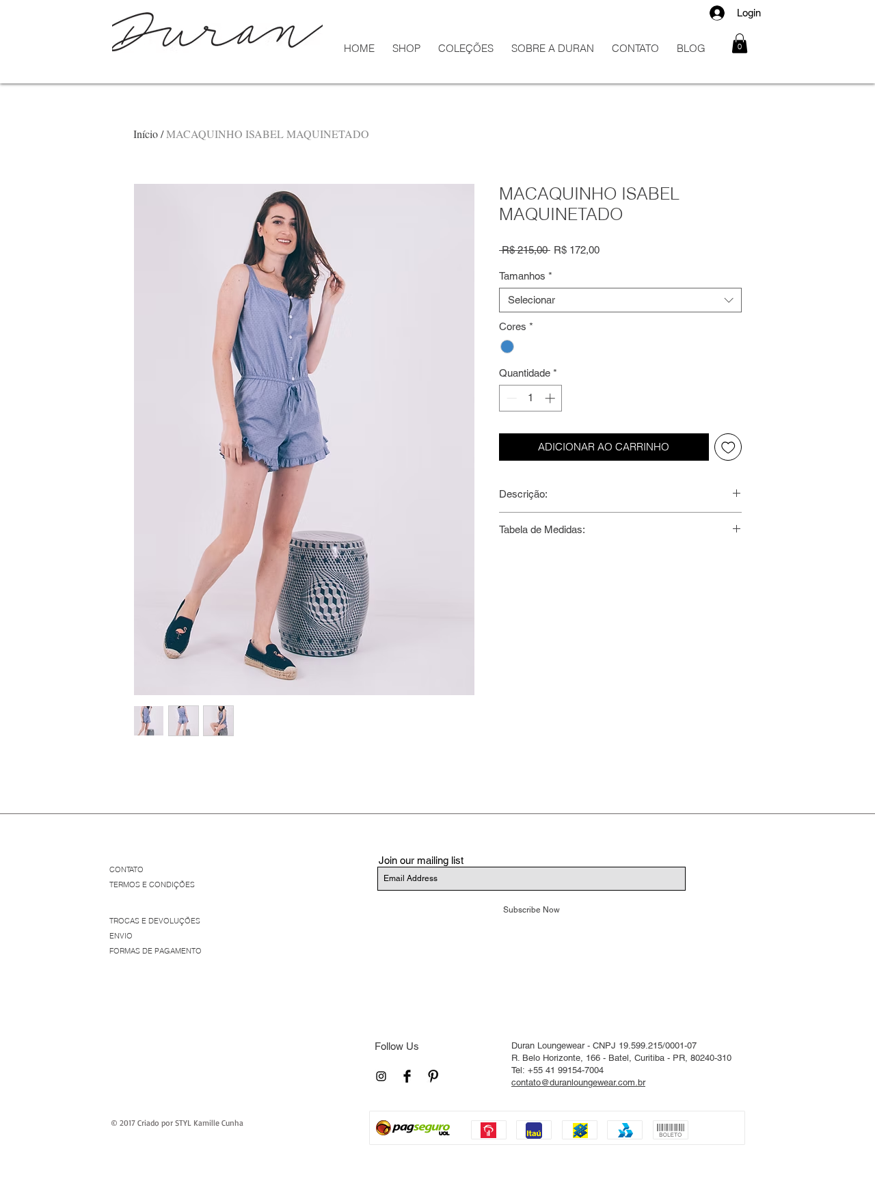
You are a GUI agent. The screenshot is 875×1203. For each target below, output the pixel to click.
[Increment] (551, 398)
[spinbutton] (531, 398)
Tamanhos (525, 276)
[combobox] (620, 300)
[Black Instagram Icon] (381, 1076)
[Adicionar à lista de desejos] (728, 447)
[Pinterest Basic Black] (433, 1076)
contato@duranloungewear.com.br (578, 1082)
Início (145, 133)
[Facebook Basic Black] (407, 1076)
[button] (739, 43)
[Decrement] (510, 398)
